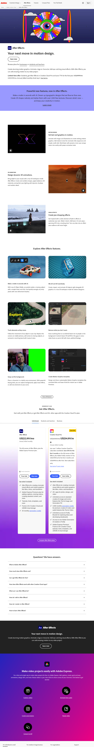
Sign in (88, 3)
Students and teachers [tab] (48, 421)
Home (2, 7)
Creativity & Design (14, 3)
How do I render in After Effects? (19, 604)
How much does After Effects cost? (20, 571)
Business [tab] (59, 421)
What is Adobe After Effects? (18, 565)
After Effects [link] (27, 3)
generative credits (35, 511)
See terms (44, 78)
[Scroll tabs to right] (92, 421)
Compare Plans (46, 3)
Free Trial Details (58, 3)
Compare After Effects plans (47, 540)
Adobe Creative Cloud (11, 7)
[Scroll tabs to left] (1, 421)
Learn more (47, 105)
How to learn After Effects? (17, 610)
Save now (13, 59)
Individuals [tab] (35, 421)
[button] (83, 2)
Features (36, 3)
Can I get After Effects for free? (18, 578)
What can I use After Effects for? (19, 591)
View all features (47, 397)
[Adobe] (4, 3)
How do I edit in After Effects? (18, 597)
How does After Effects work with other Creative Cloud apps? (28, 584)
